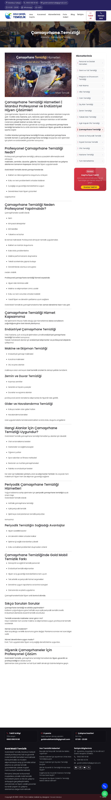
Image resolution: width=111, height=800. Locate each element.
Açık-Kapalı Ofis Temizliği (89, 123)
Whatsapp (28, 7)
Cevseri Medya (56, 797)
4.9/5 (40, 7)
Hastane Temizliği (86, 154)
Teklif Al (90, 17)
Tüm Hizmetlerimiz (86, 161)
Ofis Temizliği (84, 148)
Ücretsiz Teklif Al (90, 187)
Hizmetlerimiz (54, 14)
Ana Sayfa (32, 15)
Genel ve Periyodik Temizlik (90, 136)
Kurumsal (41, 14)
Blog (73, 14)
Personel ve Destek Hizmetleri (87, 62)
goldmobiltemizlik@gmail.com (55, 3)
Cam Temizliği (85, 98)
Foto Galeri (65, 15)
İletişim (80, 14)
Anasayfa (45, 37)
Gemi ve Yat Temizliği (88, 70)
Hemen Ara (101, 17)
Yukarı (103, 797)
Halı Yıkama (83, 85)
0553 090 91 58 (32, 3)
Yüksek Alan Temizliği (87, 117)
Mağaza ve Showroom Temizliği (88, 78)
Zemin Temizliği (85, 110)
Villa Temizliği (84, 92)
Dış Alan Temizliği (86, 104)
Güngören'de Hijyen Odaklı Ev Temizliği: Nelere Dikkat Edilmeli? (54, 779)
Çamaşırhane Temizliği (90, 129)
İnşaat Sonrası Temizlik (88, 142)
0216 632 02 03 (82, 760)
